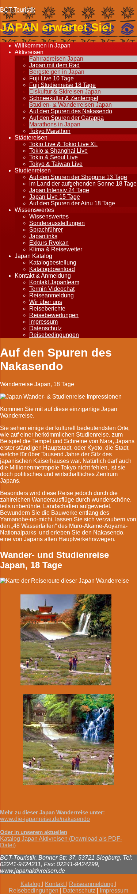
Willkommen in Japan (43, 45)
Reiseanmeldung (51, 295)
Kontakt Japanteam (54, 282)
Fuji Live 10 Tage (51, 78)
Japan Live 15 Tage (54, 197)
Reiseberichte (47, 308)
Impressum (43, 322)
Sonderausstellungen (57, 223)
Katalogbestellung (52, 262)
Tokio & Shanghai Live (58, 151)
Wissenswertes (49, 216)
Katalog (31, 884)
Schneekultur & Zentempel (63, 98)
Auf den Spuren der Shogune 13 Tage (78, 177)
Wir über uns (45, 302)
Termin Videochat (52, 289)
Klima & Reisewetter (55, 249)
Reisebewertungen (54, 315)
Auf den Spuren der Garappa (66, 118)
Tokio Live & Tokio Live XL (63, 144)
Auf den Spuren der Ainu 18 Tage (72, 203)
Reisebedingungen (54, 335)
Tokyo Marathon (50, 131)
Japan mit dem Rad (54, 65)
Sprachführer (46, 230)
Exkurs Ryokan (49, 243)
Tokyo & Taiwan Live (56, 164)
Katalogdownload (52, 269)
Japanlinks (43, 236)
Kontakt (55, 884)
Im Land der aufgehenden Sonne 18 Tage (83, 183)
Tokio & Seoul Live (53, 157)
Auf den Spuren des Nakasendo (70, 111)
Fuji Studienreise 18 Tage (62, 85)
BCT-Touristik (17, 10)
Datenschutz (45, 328)
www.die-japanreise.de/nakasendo (45, 819)
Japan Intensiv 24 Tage (59, 190)
